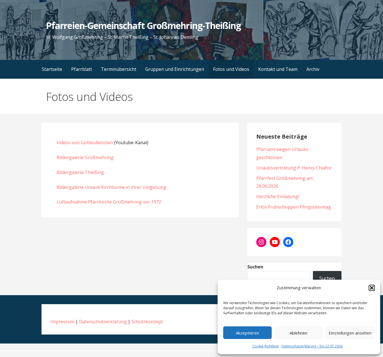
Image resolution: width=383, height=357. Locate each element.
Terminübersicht (118, 69)
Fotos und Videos (231, 69)
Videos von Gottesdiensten (85, 142)
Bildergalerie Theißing (80, 172)
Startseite (52, 69)
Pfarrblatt (81, 69)
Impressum (62, 321)
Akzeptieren (247, 333)
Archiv (312, 69)
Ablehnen (298, 333)
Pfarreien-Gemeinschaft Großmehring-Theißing (143, 25)
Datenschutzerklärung (103, 321)
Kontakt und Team (277, 69)
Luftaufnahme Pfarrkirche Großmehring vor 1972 (109, 202)
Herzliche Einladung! (277, 196)
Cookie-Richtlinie (265, 346)
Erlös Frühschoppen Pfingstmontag (293, 207)
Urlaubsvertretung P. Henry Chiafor (294, 168)
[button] (372, 288)
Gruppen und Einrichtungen (174, 69)
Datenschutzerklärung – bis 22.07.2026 (312, 346)
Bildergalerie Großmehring (85, 157)
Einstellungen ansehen (350, 333)
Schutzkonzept (147, 321)
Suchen (255, 267)
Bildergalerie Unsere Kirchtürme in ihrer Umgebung (111, 187)
